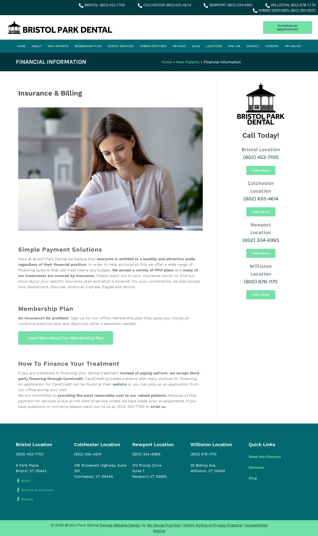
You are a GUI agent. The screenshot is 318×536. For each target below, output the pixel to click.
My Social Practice (163, 525)
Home (21, 46)
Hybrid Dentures (153, 46)
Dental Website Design (120, 525)
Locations (214, 46)
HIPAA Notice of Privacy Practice (212, 525)
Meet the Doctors (265, 456)
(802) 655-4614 (260, 199)
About (36, 46)
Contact (253, 46)
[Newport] (18, 499)
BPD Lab (234, 46)
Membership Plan (88, 46)
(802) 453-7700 (260, 157)
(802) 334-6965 (260, 240)
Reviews (179, 46)
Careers (272, 46)
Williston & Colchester (37, 490)
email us (158, 406)
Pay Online (293, 46)
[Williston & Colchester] (18, 490)
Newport (27, 499)
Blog (196, 46)
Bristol (26, 480)
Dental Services (121, 46)
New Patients (58, 46)
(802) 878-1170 (260, 282)
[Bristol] (18, 480)
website (120, 384)
